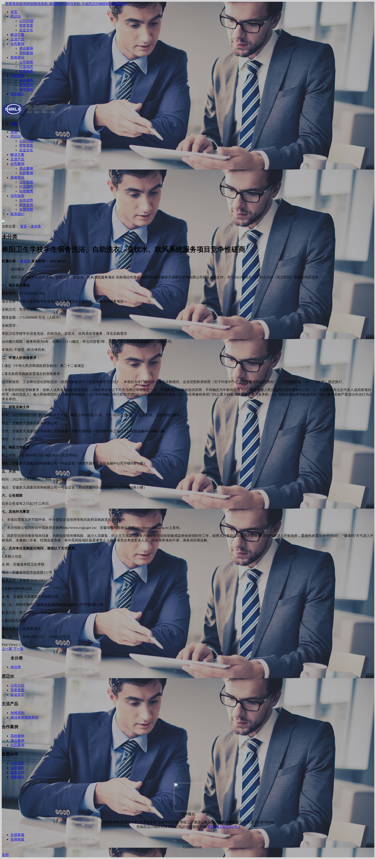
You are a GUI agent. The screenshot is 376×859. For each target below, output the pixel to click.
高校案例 (26, 53)
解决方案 (17, 35)
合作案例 (17, 44)
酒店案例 (26, 48)
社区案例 (17, 745)
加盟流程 (26, 89)
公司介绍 (26, 21)
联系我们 (17, 94)
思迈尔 (15, 16)
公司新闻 (26, 62)
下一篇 (18, 649)
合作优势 (26, 80)
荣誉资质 (26, 25)
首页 (13, 12)
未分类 (35, 226)
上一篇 (7, 649)
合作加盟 (17, 76)
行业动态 (26, 66)
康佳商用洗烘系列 (24, 717)
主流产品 (17, 39)
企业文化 (26, 30)
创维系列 (17, 713)
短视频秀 (26, 71)
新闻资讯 (17, 57)
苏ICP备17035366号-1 (223, 827)
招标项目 (17, 777)
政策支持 (26, 85)
